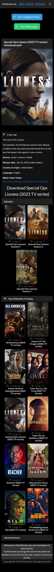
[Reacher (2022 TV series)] (15, 477)
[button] (50, 4)
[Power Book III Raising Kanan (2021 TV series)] (15, 383)
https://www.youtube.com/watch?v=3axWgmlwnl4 (25, 181)
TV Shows (40, 4)
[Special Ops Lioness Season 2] (38, 238)
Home (22, 4)
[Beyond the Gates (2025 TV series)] (38, 477)
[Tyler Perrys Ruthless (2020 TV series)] (38, 430)
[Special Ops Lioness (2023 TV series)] (15, 431)
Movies (30, 4)
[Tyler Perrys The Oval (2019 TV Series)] (38, 383)
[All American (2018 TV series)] (15, 337)
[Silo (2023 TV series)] (15, 524)
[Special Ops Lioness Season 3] (15, 238)
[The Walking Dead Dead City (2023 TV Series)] (38, 522)
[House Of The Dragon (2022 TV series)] (38, 336)
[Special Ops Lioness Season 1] (26, 283)
